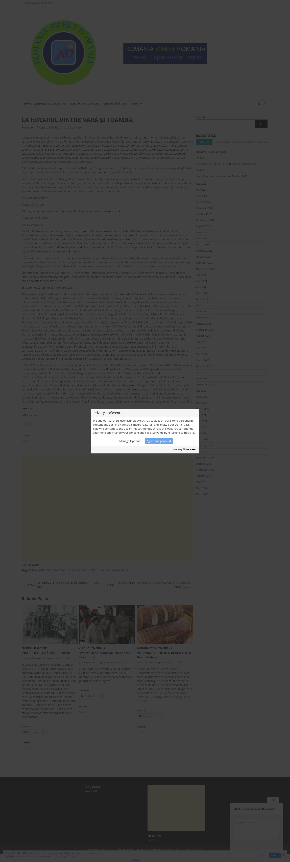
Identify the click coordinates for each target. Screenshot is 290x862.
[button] (129, 441)
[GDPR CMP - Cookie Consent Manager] (189, 449)
